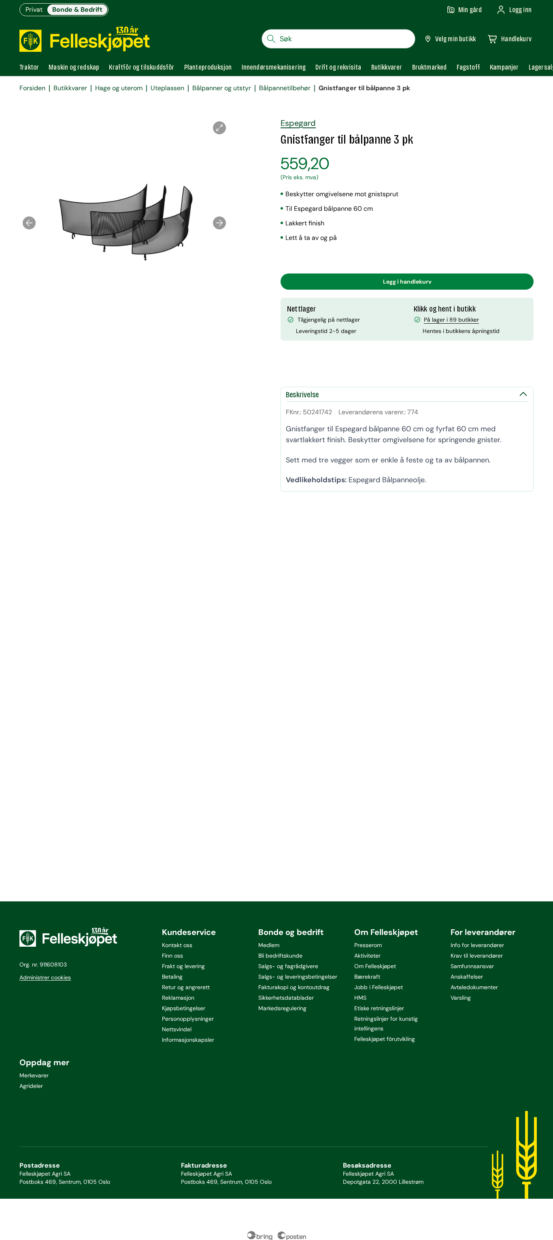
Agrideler (31, 1086)
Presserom (368, 945)
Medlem (268, 945)
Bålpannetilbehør (285, 88)
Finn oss (172, 955)
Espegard (298, 123)
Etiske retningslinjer (379, 1008)
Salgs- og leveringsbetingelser (297, 976)
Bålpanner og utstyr (221, 88)
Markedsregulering (282, 1008)
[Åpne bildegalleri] (219, 127)
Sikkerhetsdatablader (286, 997)
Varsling (461, 997)
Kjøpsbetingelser (183, 1008)
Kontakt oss (177, 945)
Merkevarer (34, 1075)
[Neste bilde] (219, 223)
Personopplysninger (188, 1018)
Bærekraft (367, 976)
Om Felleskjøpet (375, 966)
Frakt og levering (183, 966)
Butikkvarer (70, 88)
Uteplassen (167, 88)
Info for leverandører (477, 945)
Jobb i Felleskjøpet (378, 987)
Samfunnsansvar (472, 966)
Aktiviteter (367, 955)
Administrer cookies (45, 977)
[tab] (29, 67)
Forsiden (32, 88)
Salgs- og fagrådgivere (288, 966)
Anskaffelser (467, 976)
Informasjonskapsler (188, 1039)
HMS (360, 997)
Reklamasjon (178, 997)
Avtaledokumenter (474, 987)
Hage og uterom (119, 88)
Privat (34, 9)
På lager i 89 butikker (451, 319)
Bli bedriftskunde (280, 955)
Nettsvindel (176, 1029)
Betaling (172, 976)
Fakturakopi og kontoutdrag (294, 987)
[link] (429, 67)
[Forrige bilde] (29, 223)
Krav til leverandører (477, 955)
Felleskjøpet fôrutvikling (384, 1039)
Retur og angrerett (186, 987)
